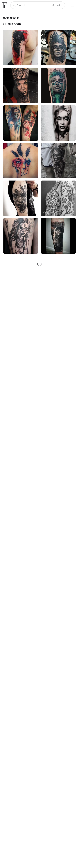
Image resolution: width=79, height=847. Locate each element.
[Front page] (4, 5)
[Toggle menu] (72, 5)
